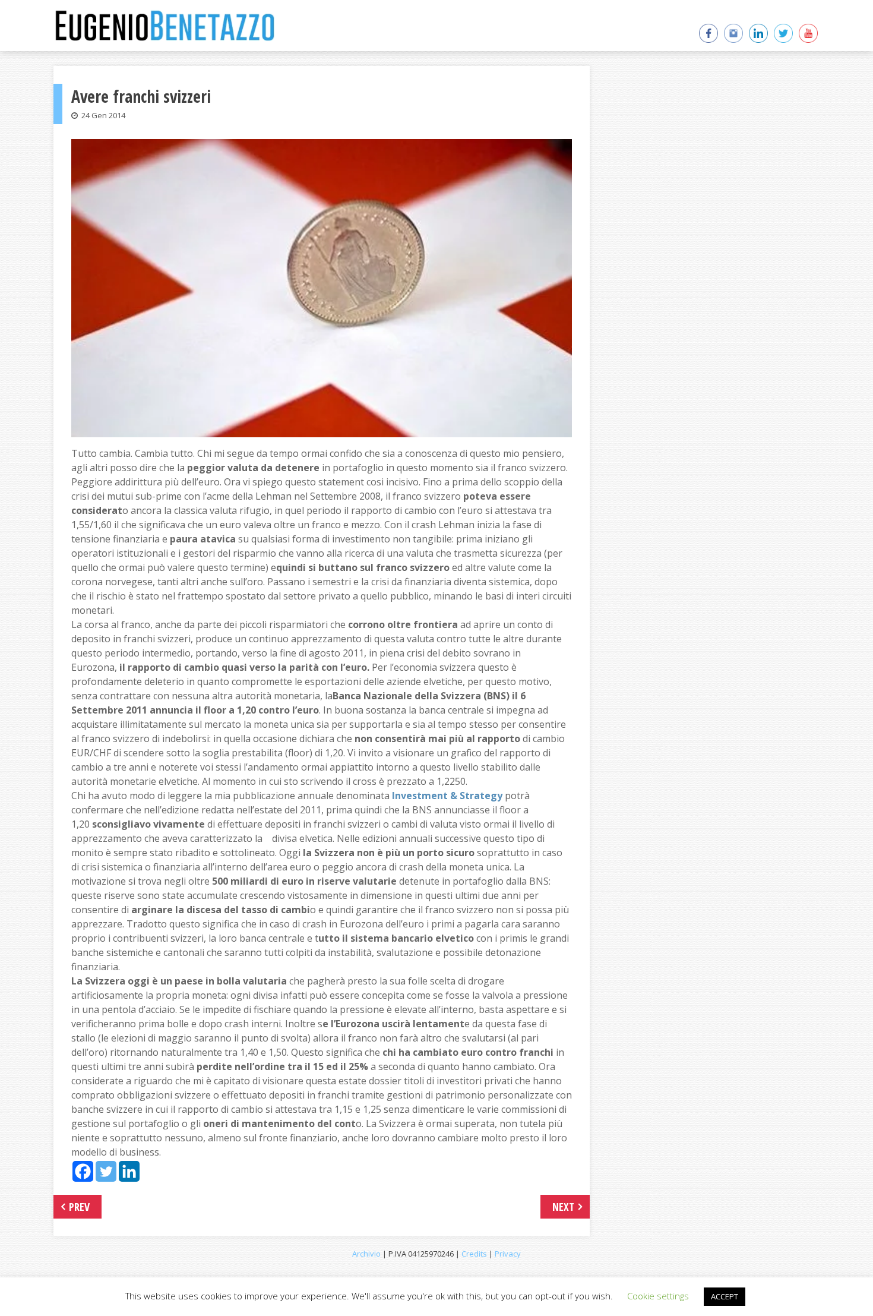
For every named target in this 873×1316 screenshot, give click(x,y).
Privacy (508, 1253)
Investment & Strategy (447, 795)
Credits (474, 1253)
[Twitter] (106, 1171)
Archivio (366, 1253)
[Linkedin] (129, 1171)
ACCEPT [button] (724, 1296)
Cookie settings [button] (658, 1296)
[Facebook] (82, 1171)
